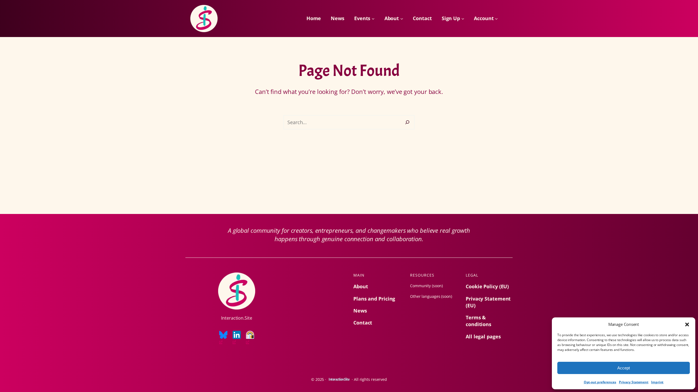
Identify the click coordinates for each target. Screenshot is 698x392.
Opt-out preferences (600, 382)
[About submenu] (401, 18)
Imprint (657, 382)
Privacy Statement (633, 382)
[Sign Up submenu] (462, 18)
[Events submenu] (373, 18)
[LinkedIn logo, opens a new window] (237, 338)
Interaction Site (339, 379)
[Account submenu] (496, 18)
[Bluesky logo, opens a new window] (223, 338)
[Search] (407, 122)
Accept (623, 368)
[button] (687, 324)
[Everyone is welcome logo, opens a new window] (250, 338)
